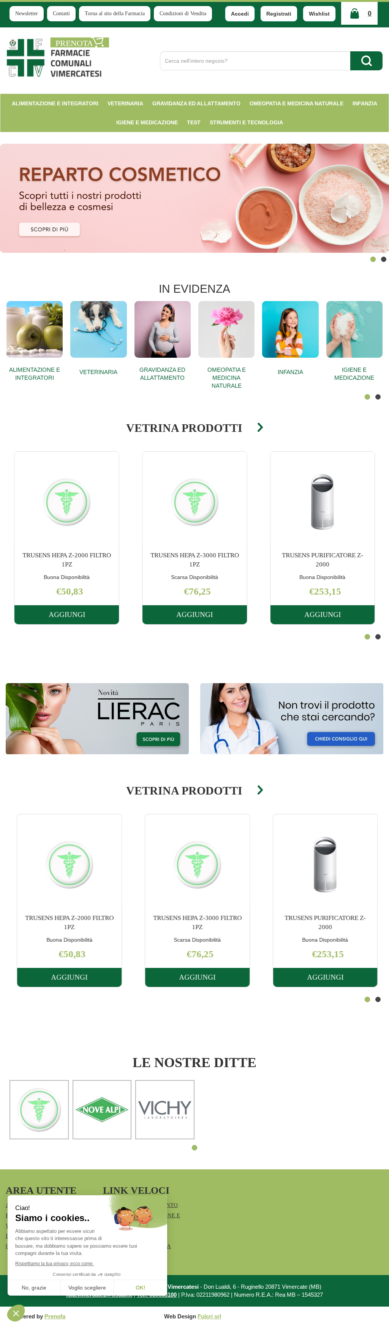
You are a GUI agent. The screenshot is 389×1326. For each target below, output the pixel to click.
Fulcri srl (209, 1316)
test (194, 122)
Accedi (240, 14)
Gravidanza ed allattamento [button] (196, 103)
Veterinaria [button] (125, 103)
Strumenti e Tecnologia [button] (246, 122)
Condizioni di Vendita (183, 13)
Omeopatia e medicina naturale (226, 377)
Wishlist (319, 14)
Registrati (278, 14)
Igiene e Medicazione (354, 373)
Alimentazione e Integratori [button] (55, 103)
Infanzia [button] (365, 103)
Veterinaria (98, 372)
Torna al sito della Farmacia (115, 13)
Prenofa (54, 1316)
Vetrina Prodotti (184, 428)
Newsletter (26, 13)
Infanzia (290, 372)
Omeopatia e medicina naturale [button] (296, 103)
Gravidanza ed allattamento (162, 373)
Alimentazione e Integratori (34, 373)
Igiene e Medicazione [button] (147, 122)
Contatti (61, 13)
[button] (373, 259)
